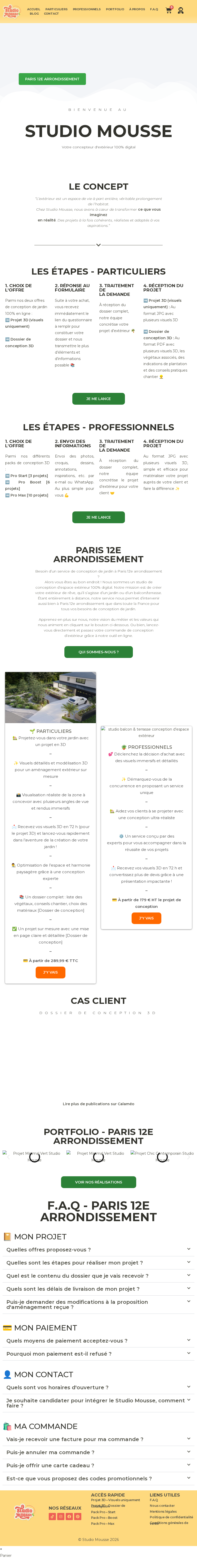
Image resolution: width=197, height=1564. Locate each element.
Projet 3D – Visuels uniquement (115, 1500)
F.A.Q (154, 9)
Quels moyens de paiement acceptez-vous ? (66, 1341)
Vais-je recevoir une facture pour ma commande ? (74, 1439)
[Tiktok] (52, 1516)
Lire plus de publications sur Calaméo (98, 1104)
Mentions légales (163, 1511)
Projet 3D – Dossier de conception (108, 1506)
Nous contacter (162, 1506)
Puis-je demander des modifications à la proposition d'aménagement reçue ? (77, 1304)
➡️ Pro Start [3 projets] (26, 475)
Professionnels (87, 9)
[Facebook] (69, 1516)
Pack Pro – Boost (104, 1518)
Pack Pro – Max (102, 1524)
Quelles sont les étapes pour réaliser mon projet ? (74, 1263)
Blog (34, 13)
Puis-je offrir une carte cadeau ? (50, 1465)
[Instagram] (60, 1516)
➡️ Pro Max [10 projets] (26, 495)
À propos (137, 9)
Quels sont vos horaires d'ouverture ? (57, 1387)
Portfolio (115, 9)
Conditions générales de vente (169, 1523)
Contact (51, 13)
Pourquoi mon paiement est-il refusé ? (59, 1354)
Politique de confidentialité (171, 1517)
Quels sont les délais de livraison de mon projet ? (73, 1289)
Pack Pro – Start (103, 1512)
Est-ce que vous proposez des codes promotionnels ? (79, 1478)
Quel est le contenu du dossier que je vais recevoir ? (77, 1276)
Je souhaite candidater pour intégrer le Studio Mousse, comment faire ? (95, 1403)
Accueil (33, 9)
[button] (8, 1157)
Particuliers (56, 9)
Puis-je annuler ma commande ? (50, 1452)
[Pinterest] (77, 1516)
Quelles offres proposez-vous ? (48, 1250)
